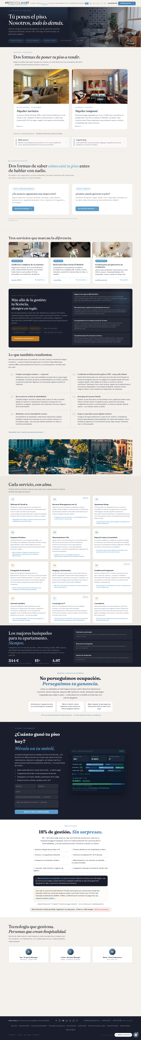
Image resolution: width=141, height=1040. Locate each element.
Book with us (64, 3)
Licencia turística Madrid (39, 1026)
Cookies (19, 1035)
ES (87, 3)
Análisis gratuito (125, 3)
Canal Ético (36, 1035)
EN (90, 3)
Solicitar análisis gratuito (113, 1001)
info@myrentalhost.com (92, 1020)
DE (94, 3)
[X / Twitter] (70, 1021)
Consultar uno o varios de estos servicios (26, 432)
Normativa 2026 (24, 1026)
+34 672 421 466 (122, 1020)
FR (97, 3)
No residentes (71, 1026)
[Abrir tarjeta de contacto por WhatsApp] (136, 1035)
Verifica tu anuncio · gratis (96, 1026)
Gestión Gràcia (125, 1026)
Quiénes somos (34, 3)
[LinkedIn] (67, 1021)
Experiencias (73, 3)
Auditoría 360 (82, 1026)
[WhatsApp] (74, 1021)
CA (104, 3)
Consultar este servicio (24, 338)
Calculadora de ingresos (57, 1026)
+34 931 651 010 (112, 3)
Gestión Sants (70, 1030)
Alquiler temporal (54, 3)
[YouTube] (63, 1021)
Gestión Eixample (112, 1026)
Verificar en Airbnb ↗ (101, 909)
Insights (81, 3)
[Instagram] (60, 1021)
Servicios (44, 3)
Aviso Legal (27, 1035)
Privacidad (12, 1035)
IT (101, 3)
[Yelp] (77, 1021)
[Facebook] (56, 1021)
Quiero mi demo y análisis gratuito (36, 812)
